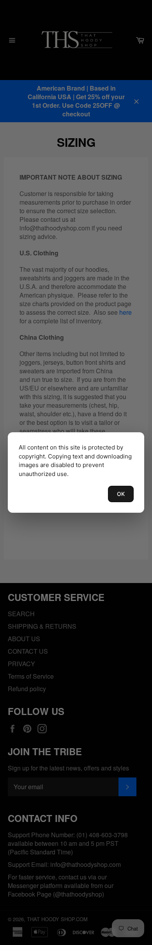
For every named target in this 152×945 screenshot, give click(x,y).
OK (121, 493)
